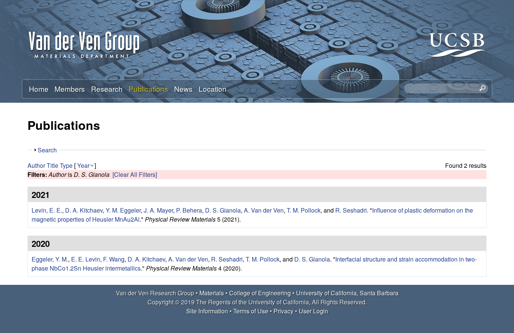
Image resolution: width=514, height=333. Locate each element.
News (183, 89)
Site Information (207, 311)
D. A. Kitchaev (84, 210)
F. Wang (114, 259)
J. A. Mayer (158, 210)
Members (70, 89)
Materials (211, 293)
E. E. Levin (85, 259)
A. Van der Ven (264, 210)
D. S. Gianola (223, 210)
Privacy (283, 311)
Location (213, 89)
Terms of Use (250, 311)
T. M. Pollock (304, 210)
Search (47, 150)
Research (107, 89)
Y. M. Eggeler (123, 210)
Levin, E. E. (47, 210)
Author (36, 165)
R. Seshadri (351, 210)
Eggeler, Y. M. (50, 259)
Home (39, 89)
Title (52, 165)
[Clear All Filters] (135, 174)
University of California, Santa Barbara (347, 293)
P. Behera (189, 210)
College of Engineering (260, 293)
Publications (148, 89)
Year (83, 165)
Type (66, 165)
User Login (313, 311)
